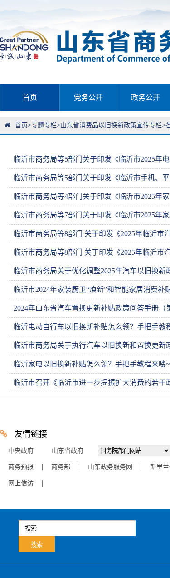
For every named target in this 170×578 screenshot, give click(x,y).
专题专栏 (44, 125)
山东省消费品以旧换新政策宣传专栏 (111, 125)
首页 (30, 97)
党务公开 (88, 97)
